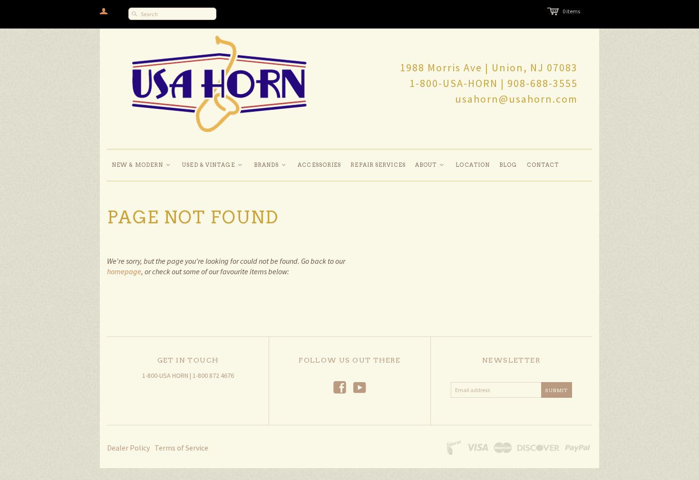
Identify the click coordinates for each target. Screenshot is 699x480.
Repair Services (378, 165)
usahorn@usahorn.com (516, 99)
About (430, 165)
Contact (543, 165)
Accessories (319, 165)
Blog (508, 165)
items (571, 11)
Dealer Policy (128, 447)
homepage (124, 271)
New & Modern (141, 165)
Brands (270, 165)
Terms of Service (181, 447)
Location (473, 165)
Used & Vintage (212, 165)
